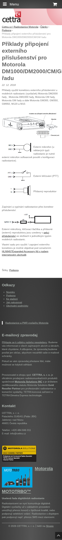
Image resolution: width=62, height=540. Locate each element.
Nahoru (59, 534)
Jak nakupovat (14, 302)
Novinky (10, 292)
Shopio (50, 526)
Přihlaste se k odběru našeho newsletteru (24, 342)
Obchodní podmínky (17, 305)
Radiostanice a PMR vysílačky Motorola (26, 322)
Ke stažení (12, 299)
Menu (14, 4)
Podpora (14, 270)
